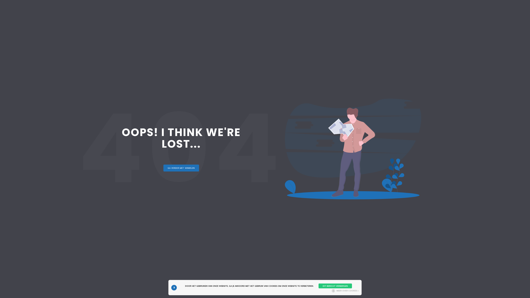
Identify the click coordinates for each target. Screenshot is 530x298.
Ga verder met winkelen (181, 168)
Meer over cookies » (347, 290)
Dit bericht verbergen (335, 286)
